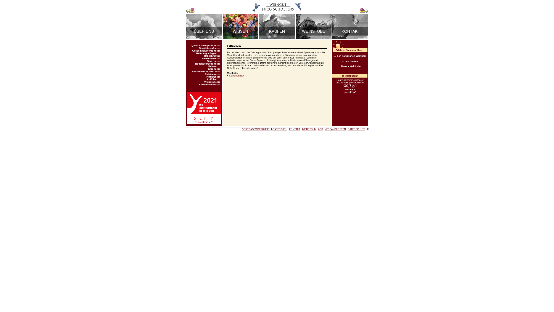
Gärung (212, 69)
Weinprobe (210, 82)
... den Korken (350, 61)
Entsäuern (211, 74)
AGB (320, 129)
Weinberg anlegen (206, 53)
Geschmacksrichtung (204, 50)
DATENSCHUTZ (356, 129)
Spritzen (212, 61)
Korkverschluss (208, 84)
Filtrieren (211, 76)
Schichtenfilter (236, 75)
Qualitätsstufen (208, 48)
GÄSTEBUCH (279, 129)
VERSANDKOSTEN (335, 129)
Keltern (212, 66)
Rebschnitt (210, 56)
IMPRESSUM (309, 129)
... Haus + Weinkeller (350, 66)
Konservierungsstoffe (204, 71)
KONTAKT (294, 129)
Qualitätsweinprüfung (204, 45)
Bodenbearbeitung (206, 63)
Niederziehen (209, 58)
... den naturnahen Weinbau (350, 56)
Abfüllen (212, 79)
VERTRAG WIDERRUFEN (256, 129)
